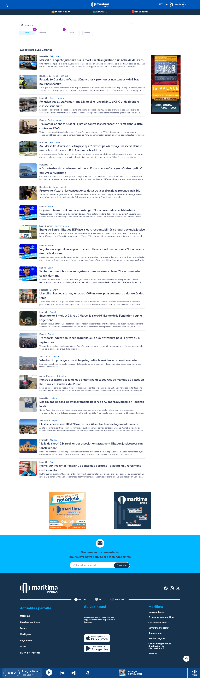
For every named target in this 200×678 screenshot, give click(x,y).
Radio (71, 33)
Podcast (42, 33)
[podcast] (118, 599)
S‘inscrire (122, 565)
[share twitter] (178, 588)
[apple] (97, 638)
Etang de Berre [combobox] (30, 671)
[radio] (80, 599)
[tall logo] (100, 4)
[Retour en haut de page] (186, 658)
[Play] (49, 672)
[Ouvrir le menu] (20, 4)
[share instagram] (172, 588)
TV (57, 33)
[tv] (98, 599)
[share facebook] (166, 588)
